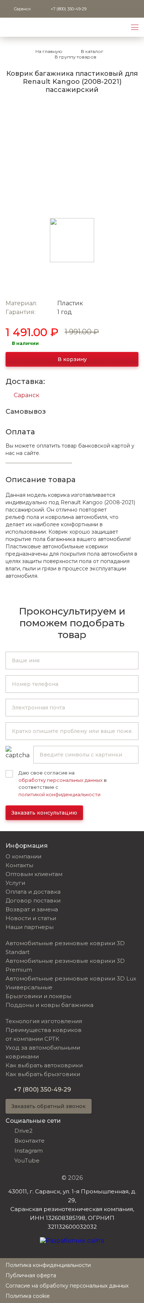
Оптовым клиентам (34, 874)
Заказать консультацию (44, 812)
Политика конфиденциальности (48, 1265)
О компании (23, 856)
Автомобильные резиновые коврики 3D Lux (71, 978)
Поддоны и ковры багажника (49, 1004)
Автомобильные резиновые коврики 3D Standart (65, 947)
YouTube (27, 1160)
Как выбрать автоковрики (44, 1065)
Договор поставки (33, 900)
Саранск (27, 395)
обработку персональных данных (60, 780)
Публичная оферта (31, 1275)
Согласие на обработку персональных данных (67, 1285)
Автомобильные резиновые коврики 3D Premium (65, 965)
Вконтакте (29, 1140)
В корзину (72, 359)
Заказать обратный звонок (48, 1106)
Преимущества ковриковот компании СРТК (44, 1034)
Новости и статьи (31, 918)
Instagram (28, 1150)
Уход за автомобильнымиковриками (43, 1052)
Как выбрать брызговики (43, 1074)
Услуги (15, 882)
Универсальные (29, 987)
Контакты (19, 865)
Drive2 (23, 1130)
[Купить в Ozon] (38, 282)
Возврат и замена (32, 909)
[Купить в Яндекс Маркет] (105, 282)
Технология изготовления (44, 1021)
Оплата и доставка (33, 891)
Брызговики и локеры (38, 996)
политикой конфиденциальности (59, 794)
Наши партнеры (30, 926)
